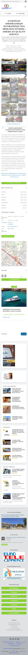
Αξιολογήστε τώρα (6, 321)
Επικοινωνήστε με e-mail (8, 236)
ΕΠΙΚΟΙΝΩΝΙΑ (18, 642)
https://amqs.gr (11, 228)
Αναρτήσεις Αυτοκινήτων (8, 48)
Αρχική (13, 45)
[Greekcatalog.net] (6, 6)
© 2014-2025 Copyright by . (12, 648)
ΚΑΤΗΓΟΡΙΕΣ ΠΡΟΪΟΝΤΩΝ (8, 642)
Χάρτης (8, 13)
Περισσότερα (4, 544)
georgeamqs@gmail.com (13, 226)
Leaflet (6, 265)
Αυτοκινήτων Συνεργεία (19, 48)
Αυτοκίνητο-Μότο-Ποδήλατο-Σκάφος (14, 47)
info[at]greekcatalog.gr (15, 652)
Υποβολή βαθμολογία (13, 124)
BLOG (24, 642)
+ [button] (3, 243)
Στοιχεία (19, 45)
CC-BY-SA (24, 265)
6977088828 (10, 224)
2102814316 (10, 222)
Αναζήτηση (21, 13)
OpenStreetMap (15, 265)
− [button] (3, 245)
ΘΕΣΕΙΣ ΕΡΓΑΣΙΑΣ (11, 643)
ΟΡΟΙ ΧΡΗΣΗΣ (19, 643)
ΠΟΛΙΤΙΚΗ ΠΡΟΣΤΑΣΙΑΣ (15, 645)
